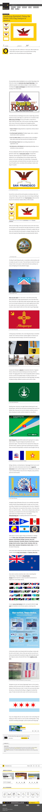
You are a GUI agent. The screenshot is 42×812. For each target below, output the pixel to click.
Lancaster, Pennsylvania (21, 545)
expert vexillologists (20, 86)
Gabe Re (21, 370)
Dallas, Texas (15, 537)
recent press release (24, 153)
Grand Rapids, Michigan (19, 539)
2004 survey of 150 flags (14, 119)
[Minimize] (27, 801)
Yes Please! (24, 738)
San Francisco (28, 197)
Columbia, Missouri (24, 541)
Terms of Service (9, 809)
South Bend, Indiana (34, 541)
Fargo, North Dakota (21, 552)
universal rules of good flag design (27, 83)
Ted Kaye (7, 748)
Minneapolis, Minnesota (24, 537)
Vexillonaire (23, 729)
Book (12, 8)
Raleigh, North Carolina (14, 543)
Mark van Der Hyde (13, 297)
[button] (17, 782)
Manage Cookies (5, 810)
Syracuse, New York (29, 539)
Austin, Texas (30, 545)
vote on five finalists (17, 604)
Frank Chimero (25, 220)
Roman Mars (34, 747)
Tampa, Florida (24, 543)
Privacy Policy (5, 809)
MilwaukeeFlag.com (13, 515)
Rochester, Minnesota (14, 541)
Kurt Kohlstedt (17, 747)
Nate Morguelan (13, 440)
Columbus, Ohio (31, 543)
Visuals (6, 46)
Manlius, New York (33, 552)
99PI (27, 46)
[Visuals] (4, 45)
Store (16, 8)
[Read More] (9, 782)
